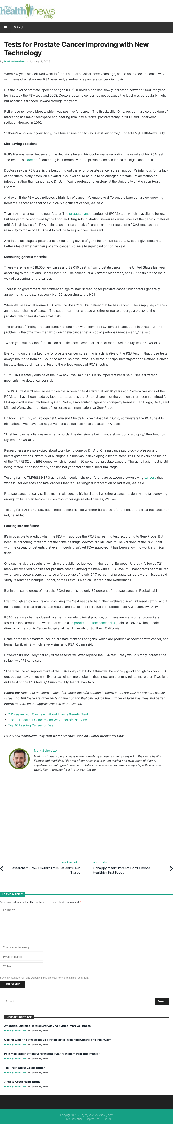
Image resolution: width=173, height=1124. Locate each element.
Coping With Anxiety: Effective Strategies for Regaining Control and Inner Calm (57, 1039)
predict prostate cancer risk (94, 623)
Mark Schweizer (14, 61)
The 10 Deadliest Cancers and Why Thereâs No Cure (47, 720)
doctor (32, 160)
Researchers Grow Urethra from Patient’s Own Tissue (45, 868)
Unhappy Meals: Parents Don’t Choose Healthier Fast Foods (121, 868)
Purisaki (107, 1119)
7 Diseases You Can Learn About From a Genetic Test (48, 714)
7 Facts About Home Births (22, 1081)
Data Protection (73, 1119)
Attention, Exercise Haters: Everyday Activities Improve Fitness (47, 1025)
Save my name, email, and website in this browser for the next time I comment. (44, 977)
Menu (18, 27)
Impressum (92, 1119)
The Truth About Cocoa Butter (24, 1067)
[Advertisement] (86, 813)
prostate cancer (81, 214)
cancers (150, 477)
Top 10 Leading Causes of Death (32, 725)
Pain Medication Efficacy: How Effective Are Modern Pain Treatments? (52, 1053)
